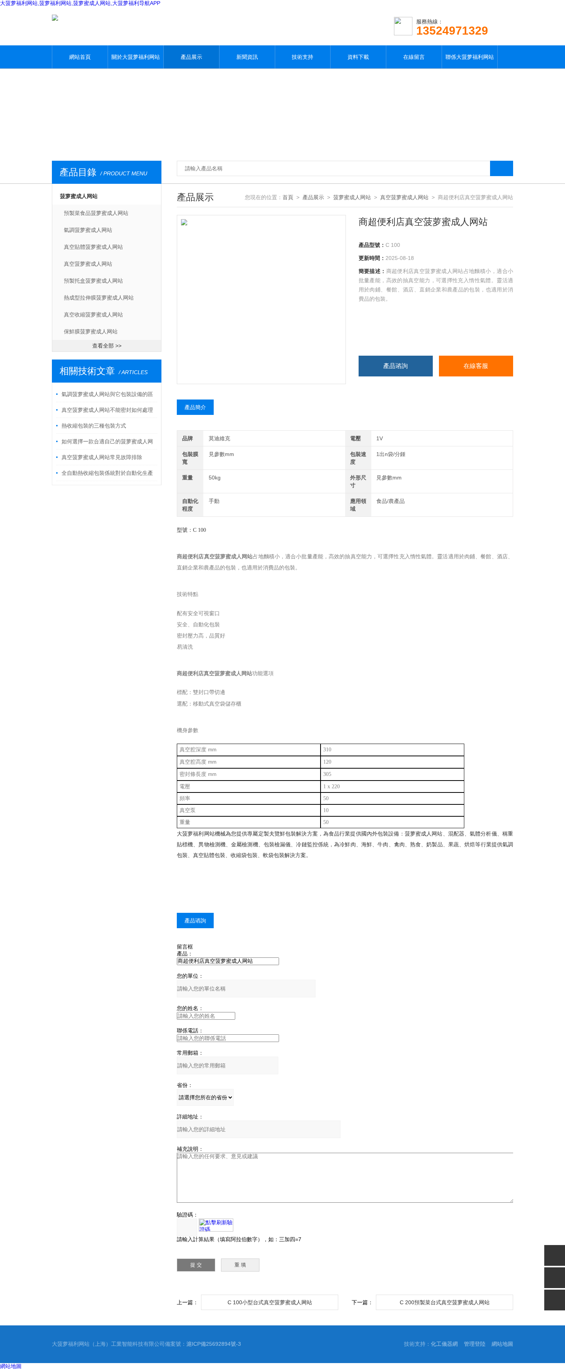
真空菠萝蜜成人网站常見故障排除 (101, 457)
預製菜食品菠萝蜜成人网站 (96, 213)
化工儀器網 (444, 1344)
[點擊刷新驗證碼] (216, 1225)
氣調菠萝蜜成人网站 (88, 230)
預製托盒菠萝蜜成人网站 (93, 281)
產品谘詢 (395, 366)
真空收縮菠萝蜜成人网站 (93, 314)
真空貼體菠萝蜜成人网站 (93, 247)
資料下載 (358, 57)
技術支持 (302, 57)
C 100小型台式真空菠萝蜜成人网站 (270, 1302)
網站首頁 (80, 57)
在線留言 (414, 57)
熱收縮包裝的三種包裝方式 (93, 426)
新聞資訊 (247, 57)
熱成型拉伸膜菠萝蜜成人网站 (99, 298)
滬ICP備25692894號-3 (213, 1344)
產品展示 (191, 57)
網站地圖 (502, 1344)
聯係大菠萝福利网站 (469, 57)
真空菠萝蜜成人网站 (88, 264)
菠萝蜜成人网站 (79, 196)
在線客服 (476, 366)
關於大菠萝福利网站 (135, 57)
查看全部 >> (106, 346)
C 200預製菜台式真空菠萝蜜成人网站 (445, 1302)
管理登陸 (474, 1344)
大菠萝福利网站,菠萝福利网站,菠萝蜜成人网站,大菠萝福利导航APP (80, 3)
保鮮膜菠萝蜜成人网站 (91, 331)
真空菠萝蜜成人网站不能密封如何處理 (107, 410)
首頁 (287, 197)
